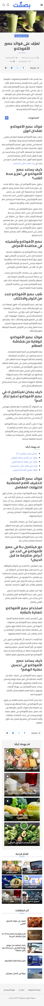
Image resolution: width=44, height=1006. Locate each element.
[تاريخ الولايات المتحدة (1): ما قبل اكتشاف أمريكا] (35, 935)
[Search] (3, 5)
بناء (32, 163)
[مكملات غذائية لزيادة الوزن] (22, 784)
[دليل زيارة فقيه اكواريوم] (35, 961)
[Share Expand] (5, 67)
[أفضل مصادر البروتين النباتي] (22, 834)
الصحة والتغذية (21, 35)
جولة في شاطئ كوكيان (16, 973)
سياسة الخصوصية (34, 990)
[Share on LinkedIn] (11, 67)
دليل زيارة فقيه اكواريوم (15, 960)
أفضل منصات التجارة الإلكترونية (32, 885)
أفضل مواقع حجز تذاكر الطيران (32, 871)
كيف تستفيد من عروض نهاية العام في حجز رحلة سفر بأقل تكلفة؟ (14, 947)
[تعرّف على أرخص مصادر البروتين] (22, 760)
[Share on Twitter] (17, 67)
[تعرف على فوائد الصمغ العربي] (35, 922)
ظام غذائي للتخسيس (21, 163)
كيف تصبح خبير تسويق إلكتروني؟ (32, 900)
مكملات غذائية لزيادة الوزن (22, 793)
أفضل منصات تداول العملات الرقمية (12, 885)
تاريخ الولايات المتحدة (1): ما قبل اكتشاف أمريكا (14, 935)
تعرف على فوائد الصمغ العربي (24, 462)
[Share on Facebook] (23, 67)
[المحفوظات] (8, 4)
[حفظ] (7, 751)
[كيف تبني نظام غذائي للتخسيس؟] (22, 809)
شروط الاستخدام (9, 990)
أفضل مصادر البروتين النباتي (22, 842)
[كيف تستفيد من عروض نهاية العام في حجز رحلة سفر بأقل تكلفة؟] (35, 948)
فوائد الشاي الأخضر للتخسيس (25, 470)
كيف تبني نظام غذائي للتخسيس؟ (23, 466)
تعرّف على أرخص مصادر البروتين (24, 458)
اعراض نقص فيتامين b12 (26, 454)
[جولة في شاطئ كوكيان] (35, 973)
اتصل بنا (21, 990)
